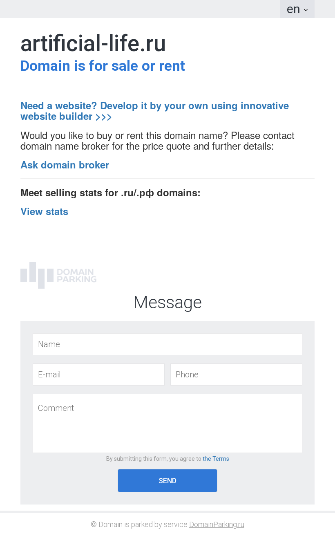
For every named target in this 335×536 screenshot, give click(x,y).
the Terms (216, 458)
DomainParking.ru (216, 524)
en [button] (295, 9)
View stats (44, 211)
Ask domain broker (64, 164)
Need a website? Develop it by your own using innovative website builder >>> (154, 110)
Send (167, 480)
